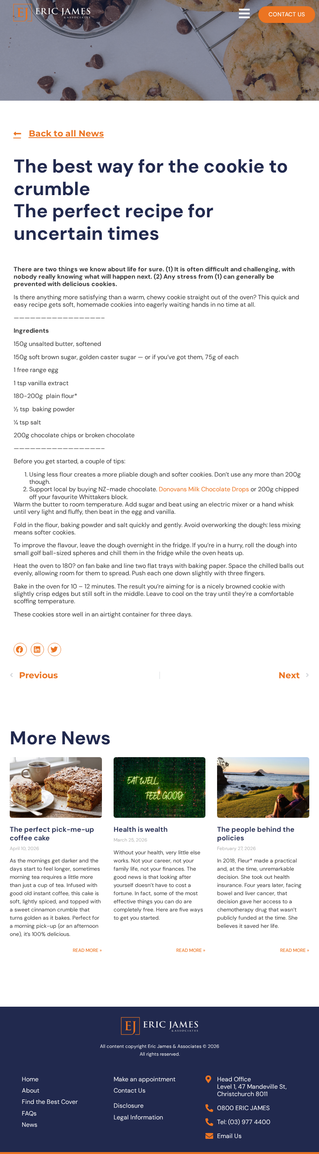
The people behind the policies (255, 834)
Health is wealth (141, 829)
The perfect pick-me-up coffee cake (52, 834)
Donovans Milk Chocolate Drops (204, 489)
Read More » (87, 950)
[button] (59, 134)
